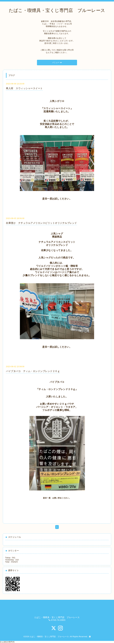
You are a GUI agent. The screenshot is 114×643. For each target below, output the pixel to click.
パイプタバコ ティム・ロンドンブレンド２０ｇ (33, 371)
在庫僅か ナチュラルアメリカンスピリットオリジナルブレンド (41, 223)
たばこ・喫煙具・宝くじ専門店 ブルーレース (57, 10)
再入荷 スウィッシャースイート (24, 88)
